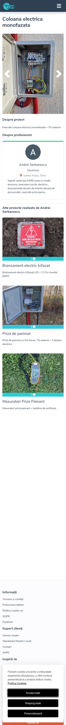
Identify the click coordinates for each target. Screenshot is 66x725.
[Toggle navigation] (58, 6)
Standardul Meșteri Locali (17, 641)
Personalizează (33, 713)
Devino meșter (11, 635)
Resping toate (33, 703)
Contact (7, 647)
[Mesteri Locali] (8, 6)
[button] (7, 74)
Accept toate (33, 693)
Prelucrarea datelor (13, 605)
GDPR (6, 616)
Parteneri (8, 622)
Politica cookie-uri (13, 610)
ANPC (6, 652)
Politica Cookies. (17, 683)
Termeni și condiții (13, 599)
